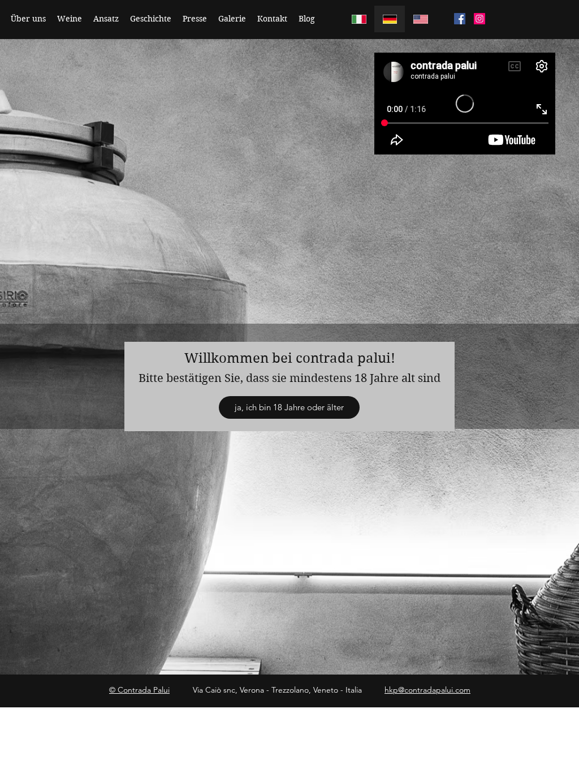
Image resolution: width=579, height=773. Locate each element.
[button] (289, 407)
